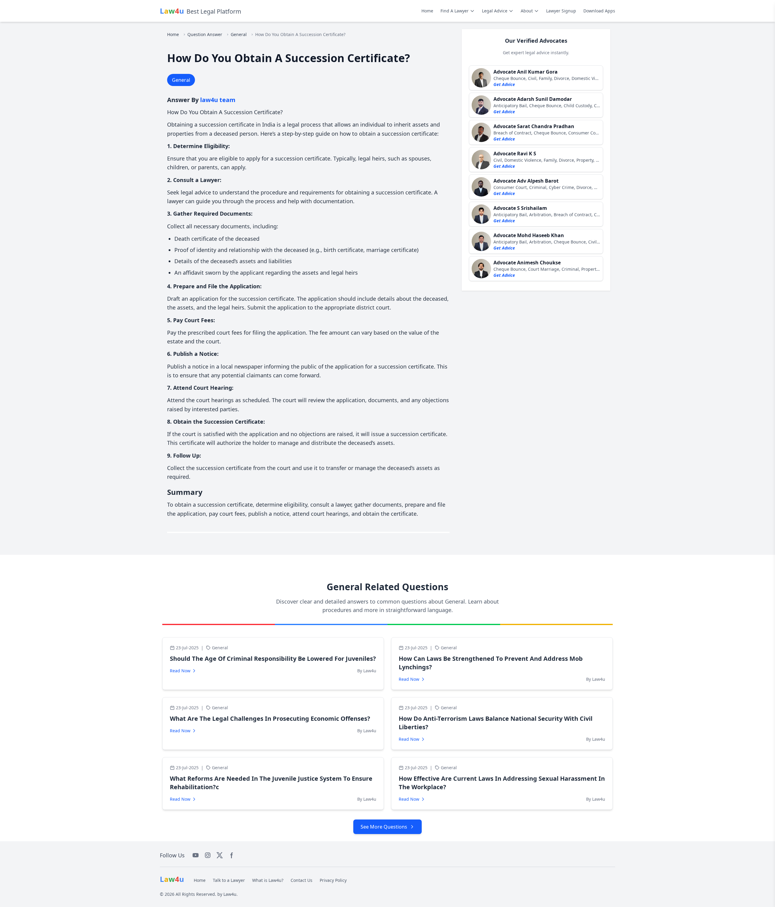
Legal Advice (494, 11)
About (527, 11)
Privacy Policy (333, 880)
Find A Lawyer (454, 11)
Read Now (180, 671)
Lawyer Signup (561, 11)
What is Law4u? (267, 880)
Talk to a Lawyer (229, 880)
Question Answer (204, 34)
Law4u (229, 894)
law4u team (218, 100)
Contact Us (301, 880)
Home (427, 11)
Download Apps (599, 11)
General (239, 34)
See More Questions (384, 826)
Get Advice (504, 84)
